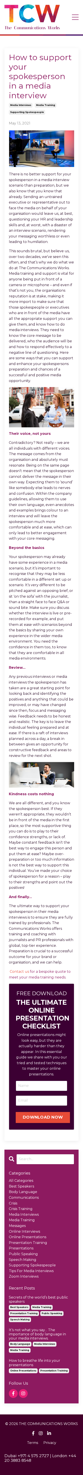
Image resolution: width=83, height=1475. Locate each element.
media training (45, 105)
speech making (22, 1260)
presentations (21, 1248)
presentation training (28, 1243)
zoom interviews (24, 1276)
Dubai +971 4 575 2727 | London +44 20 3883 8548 (40, 1458)
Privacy (49, 1443)
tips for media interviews (31, 1271)
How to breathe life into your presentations (34, 1362)
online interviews (24, 1231)
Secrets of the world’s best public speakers (38, 1299)
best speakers (21, 1186)
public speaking (23, 1254)
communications (24, 1197)
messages (17, 1226)
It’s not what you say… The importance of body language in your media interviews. (37, 1334)
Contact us (19, 971)
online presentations (27, 1237)
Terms (32, 1443)
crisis (13, 1203)
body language (23, 1192)
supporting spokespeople (27, 112)
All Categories (21, 1181)
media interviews (20, 105)
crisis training (21, 1209)
